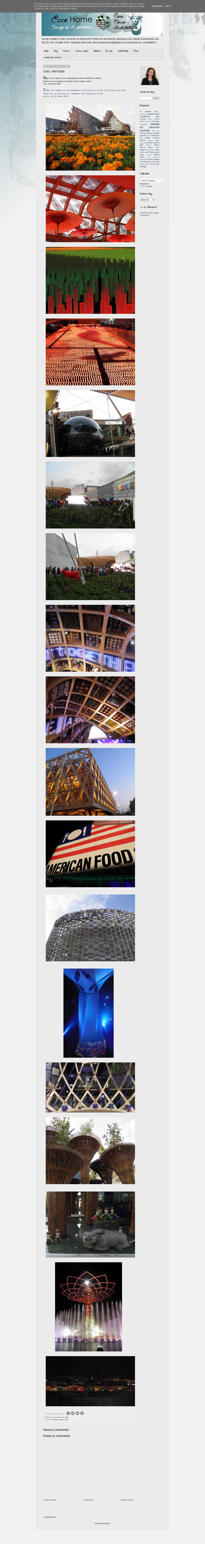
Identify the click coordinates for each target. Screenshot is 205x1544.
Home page (88, 1500)
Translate (149, 186)
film (158, 131)
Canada (147, 121)
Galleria (96, 51)
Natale (142, 150)
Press (136, 51)
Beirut (150, 119)
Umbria (147, 164)
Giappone (149, 133)
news (66, 1419)
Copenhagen (155, 121)
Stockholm (155, 162)
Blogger (107, 1524)
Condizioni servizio (53, 57)
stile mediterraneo (146, 162)
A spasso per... (149, 111)
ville (157, 164)
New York (150, 150)
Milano (62, 1419)
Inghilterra (156, 138)
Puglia (142, 155)
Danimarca (143, 124)
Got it (168, 6)
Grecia (148, 135)
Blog (56, 51)
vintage (143, 166)
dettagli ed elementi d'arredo (149, 127)
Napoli (157, 147)
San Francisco (153, 157)
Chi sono (109, 51)
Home (46, 51)
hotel (153, 135)
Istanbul (150, 140)
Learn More (157, 6)
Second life (144, 159)
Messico (143, 147)
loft (146, 143)
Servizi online (81, 51)
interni (142, 140)
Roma (156, 154)
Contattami (123, 51)
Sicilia (150, 159)
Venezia (153, 164)
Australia (143, 119)
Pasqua (156, 152)
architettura (55, 1419)
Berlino (157, 119)
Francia (143, 133)
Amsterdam (143, 114)
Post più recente (50, 1500)
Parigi (151, 152)
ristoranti (149, 155)
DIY (153, 131)
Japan (157, 140)
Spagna (156, 159)
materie (156, 145)
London (150, 143)
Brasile (142, 121)
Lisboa (142, 143)
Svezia (142, 164)
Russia (142, 157)
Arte (157, 116)
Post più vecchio (127, 1500)
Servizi (66, 51)
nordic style (144, 152)
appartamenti (153, 114)
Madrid (148, 145)
